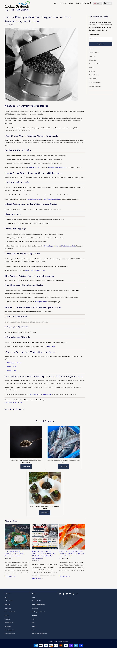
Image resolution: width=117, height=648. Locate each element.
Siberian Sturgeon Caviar (68, 246)
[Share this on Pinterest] (16, 409)
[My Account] (88, 3)
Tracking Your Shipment (38, 612)
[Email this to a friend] (23, 409)
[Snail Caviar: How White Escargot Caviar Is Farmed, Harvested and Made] (17, 536)
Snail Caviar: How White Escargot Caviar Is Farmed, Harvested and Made (15, 554)
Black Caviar (51, 346)
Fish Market (92, 78)
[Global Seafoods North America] (17, 6)
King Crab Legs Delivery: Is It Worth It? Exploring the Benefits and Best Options (71, 554)
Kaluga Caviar (29, 270)
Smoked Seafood (94, 75)
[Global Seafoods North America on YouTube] (67, 594)
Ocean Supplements (95, 82)
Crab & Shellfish (94, 52)
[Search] (91, 3)
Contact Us (35, 608)
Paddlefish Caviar (41, 302)
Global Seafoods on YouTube (13, 402)
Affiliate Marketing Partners (39, 633)
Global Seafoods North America (60, 641)
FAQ (33, 619)
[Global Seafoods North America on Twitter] (60, 594)
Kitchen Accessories (95, 86)
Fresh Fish (92, 56)
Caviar (91, 49)
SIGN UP (101, 44)
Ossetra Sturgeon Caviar (34, 199)
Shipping (34, 615)
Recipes (34, 626)
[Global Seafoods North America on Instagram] (73, 594)
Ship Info (63, 3)
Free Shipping (81, 3)
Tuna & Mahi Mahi (94, 64)
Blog (71, 3)
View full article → (10, 576)
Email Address (94, 34)
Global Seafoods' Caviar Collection (39, 394)
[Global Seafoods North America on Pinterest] (70, 594)
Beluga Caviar (40, 270)
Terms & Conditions (37, 601)
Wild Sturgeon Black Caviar (52, 199)
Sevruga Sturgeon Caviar (51, 246)
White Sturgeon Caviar (33, 167)
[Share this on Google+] (19, 409)
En (98, 3)
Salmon (91, 67)
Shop (56, 3)
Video (33, 630)
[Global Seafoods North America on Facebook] (64, 594)
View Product (26, 466)
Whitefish (92, 71)
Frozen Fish (92, 60)
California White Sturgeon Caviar (56, 167)
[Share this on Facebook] (13, 409)
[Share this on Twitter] (10, 409)
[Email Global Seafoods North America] (77, 594)
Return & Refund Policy (38, 604)
